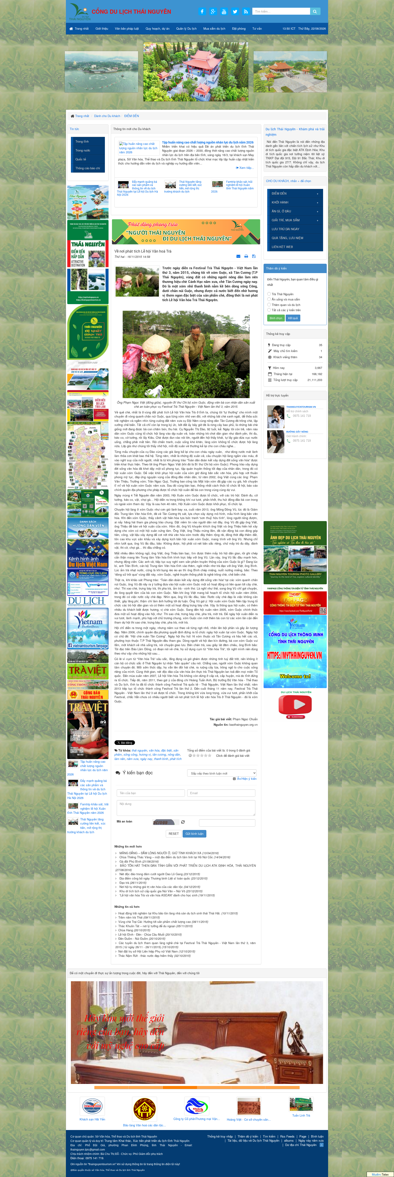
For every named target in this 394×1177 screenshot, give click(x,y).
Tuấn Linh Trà (249, 1115)
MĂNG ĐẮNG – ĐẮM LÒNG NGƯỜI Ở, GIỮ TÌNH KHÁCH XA (160, 853)
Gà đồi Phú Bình (130, 861)
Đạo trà (124, 882)
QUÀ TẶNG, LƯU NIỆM (287, 238)
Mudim (376, 1174)
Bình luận (317, 1136)
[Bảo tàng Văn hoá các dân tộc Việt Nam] (92, 1109)
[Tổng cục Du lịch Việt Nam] (88, 582)
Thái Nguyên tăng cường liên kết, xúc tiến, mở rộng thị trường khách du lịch (183, 186)
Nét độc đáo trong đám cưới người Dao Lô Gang (151, 874)
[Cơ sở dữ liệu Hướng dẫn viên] (88, 528)
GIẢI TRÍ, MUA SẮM (286, 220)
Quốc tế (80, 159)
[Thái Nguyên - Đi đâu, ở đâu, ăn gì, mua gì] (88, 202)
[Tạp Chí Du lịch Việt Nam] (88, 601)
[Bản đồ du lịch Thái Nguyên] (88, 455)
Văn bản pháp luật (127, 28)
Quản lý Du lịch (186, 28)
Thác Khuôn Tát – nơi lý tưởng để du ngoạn (146, 926)
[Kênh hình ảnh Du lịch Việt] (88, 553)
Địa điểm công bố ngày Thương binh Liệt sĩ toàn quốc (154, 878)
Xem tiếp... (246, 167)
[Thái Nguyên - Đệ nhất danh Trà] (88, 331)
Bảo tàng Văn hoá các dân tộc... (92, 1125)
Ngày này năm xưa (311, 1140)
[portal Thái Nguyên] (88, 684)
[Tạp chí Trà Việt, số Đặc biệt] (88, 729)
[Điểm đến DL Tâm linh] (88, 405)
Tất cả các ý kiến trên (286, 310)
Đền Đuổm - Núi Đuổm (133, 938)
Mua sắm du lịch (214, 28)
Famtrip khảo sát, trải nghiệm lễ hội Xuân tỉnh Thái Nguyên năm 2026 (232, 186)
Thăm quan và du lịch (286, 305)
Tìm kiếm (269, 1136)
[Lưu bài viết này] (254, 256)
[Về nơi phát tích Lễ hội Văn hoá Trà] (137, 281)
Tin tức (74, 129)
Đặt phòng (239, 28)
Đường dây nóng (297, 432)
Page (302, 1136)
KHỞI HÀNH (280, 202)
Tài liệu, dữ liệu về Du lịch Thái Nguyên (253, 1140)
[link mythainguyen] (295, 651)
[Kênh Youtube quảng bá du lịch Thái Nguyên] (295, 705)
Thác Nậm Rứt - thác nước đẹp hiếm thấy (145, 955)
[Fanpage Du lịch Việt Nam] (88, 628)
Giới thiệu (102, 28)
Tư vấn (257, 28)
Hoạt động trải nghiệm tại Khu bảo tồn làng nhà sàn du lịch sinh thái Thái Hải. (169, 913)
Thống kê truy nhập (220, 1136)
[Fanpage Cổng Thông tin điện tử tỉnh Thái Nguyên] (295, 599)
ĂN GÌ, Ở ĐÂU (281, 211)
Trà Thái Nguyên (282, 294)
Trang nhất (81, 28)
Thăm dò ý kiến (248, 1136)
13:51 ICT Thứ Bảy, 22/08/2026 (304, 28)
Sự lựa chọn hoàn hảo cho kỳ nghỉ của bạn (111, 1087)
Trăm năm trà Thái (130, 917)
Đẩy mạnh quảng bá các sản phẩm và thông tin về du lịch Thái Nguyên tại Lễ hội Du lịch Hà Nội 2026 (137, 188)
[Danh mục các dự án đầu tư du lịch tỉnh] (88, 374)
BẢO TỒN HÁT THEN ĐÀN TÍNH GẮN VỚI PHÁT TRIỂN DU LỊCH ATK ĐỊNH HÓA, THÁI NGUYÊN (188, 865)
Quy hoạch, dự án (157, 28)
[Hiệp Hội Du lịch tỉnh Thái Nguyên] (301, 1105)
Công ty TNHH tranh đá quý (214, 1087)
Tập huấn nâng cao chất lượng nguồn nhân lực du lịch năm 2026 (208, 142)
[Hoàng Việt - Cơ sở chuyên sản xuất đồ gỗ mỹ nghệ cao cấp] (196, 1106)
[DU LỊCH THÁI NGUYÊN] (295, 552)
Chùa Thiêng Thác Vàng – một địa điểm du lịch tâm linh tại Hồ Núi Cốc (166, 857)
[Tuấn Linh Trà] (249, 1104)
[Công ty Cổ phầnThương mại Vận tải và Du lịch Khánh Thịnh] (144, 1106)
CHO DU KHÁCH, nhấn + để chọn (288, 181)
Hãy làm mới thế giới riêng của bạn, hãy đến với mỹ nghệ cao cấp (180, 1087)
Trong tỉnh (82, 141)
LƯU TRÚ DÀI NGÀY (285, 229)
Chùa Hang (125, 930)
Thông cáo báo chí (87, 168)
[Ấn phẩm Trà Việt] (88, 671)
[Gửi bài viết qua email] (238, 256)
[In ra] (246, 256)
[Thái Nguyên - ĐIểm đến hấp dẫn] (88, 261)
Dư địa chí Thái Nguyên (300, 1145)
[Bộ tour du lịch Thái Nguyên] (88, 503)
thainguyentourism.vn (301, 407)
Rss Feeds (287, 1136)
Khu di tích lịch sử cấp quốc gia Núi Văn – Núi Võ (152, 891)
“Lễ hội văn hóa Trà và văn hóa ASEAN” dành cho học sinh (158, 895)
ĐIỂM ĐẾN (279, 193)
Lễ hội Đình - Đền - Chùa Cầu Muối (141, 934)
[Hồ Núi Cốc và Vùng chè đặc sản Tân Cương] (88, 694)
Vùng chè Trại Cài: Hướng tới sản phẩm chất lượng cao (154, 921)
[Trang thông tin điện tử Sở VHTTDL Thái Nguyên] (88, 656)
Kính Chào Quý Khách (282, 1087)
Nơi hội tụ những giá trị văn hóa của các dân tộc (151, 887)
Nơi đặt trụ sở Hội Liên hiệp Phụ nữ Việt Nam (148, 951)
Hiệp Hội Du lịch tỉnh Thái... (301, 1117)
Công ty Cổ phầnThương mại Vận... (144, 1119)
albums (289, 1140)
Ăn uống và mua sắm (286, 299)
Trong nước (82, 150)
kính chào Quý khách (146, 1087)
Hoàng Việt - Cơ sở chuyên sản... (197, 1119)
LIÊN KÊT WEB (282, 247)
